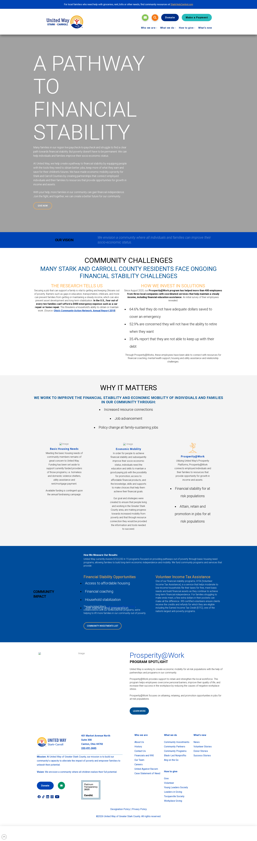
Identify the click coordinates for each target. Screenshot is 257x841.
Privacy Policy (139, 809)
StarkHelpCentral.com (182, 4)
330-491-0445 (88, 748)
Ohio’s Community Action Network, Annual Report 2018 (84, 310)
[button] (155, 17)
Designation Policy (120, 809)
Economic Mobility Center (120, 606)
